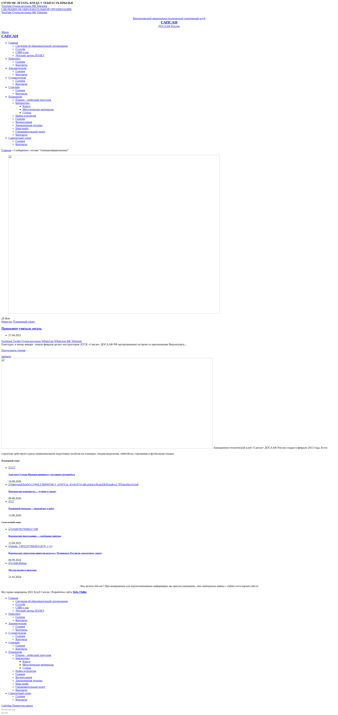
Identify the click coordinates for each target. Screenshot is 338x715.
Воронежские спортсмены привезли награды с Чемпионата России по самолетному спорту (55, 553)
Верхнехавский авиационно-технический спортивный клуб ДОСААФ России (169, 22)
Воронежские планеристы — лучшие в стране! (32, 491)
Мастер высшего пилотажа (22, 570)
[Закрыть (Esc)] (2, 709)
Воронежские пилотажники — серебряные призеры (34, 536)
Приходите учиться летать (21, 328)
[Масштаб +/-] (13, 709)
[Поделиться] (6, 709)
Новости (6, 321)
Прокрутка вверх (22, 705)
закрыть (6, 356)
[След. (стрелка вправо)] (6, 712)
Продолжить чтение (13, 350)
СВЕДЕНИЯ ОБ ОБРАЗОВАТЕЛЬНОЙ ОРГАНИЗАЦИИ (36, 9)
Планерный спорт (24, 321)
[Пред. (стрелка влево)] (2, 712)
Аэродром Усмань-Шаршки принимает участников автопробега (41, 474)
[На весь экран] (9, 709)
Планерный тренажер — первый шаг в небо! (31, 508)
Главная (6, 150)
